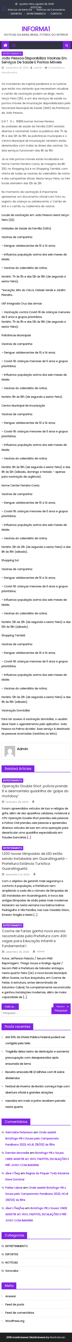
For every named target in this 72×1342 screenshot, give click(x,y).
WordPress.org (14, 1321)
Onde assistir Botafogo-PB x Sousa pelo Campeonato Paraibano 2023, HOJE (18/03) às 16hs (32, 1138)
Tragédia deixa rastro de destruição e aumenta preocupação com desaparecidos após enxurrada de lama (37, 1058)
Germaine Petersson (19, 1132)
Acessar (10, 1296)
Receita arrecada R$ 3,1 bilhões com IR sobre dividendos (35, 1075)
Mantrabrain (57, 1337)
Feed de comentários (19, 1313)
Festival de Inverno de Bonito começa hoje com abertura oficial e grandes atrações (37, 1089)
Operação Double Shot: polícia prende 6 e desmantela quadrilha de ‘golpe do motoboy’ (35, 791)
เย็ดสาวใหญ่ (12, 1173)
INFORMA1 (36, 29)
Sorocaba (11, 1271)
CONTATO (56, 13)
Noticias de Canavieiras (51, 9)
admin (38, 68)
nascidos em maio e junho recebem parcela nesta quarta (35, 1104)
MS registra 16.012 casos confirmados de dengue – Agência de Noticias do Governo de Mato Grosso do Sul (13, 1007)
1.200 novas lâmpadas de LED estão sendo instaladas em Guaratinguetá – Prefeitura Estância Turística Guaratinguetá (35, 861)
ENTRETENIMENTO (36, 13)
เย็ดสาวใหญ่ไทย (14, 1208)
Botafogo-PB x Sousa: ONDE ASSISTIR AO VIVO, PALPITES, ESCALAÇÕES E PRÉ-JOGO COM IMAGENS (37, 1159)
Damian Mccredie (17, 1153)
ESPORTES (16, 13)
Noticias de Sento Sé (20, 9)
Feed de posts (14, 1304)
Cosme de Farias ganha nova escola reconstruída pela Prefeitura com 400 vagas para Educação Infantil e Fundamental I (34, 938)
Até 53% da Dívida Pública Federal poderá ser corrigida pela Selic (35, 1040)
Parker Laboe (13, 1188)
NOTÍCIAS (36, 7)
